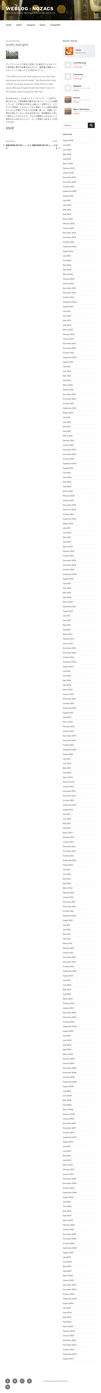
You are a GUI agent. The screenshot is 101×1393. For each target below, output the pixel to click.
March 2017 (68, 634)
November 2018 (69, 565)
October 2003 (68, 1349)
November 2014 (69, 740)
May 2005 (67, 1266)
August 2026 (68, 140)
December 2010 (69, 957)
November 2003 (69, 1345)
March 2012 (68, 888)
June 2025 (67, 205)
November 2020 (69, 454)
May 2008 (67, 1100)
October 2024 (68, 242)
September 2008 (70, 1082)
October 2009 (68, 1022)
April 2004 (67, 1322)
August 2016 (68, 666)
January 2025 (68, 228)
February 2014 (68, 782)
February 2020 (69, 496)
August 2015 (68, 713)
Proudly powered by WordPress (55, 1381)
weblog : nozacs (30, 8)
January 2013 (68, 842)
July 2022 (66, 366)
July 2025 (67, 200)
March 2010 (68, 999)
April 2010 (67, 994)
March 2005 (68, 1276)
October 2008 (68, 1077)
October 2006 (68, 1188)
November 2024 (69, 237)
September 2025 (69, 191)
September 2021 (69, 408)
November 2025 (69, 182)
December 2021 (69, 394)
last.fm (42, 25)
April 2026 (67, 159)
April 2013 (67, 828)
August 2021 (68, 413)
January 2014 (68, 786)
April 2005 (67, 1271)
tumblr (8, 25)
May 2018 (67, 593)
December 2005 (69, 1234)
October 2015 (68, 703)
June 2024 (67, 260)
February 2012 (68, 893)
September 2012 (69, 860)
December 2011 (69, 902)
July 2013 (66, 814)
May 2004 (67, 1317)
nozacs (78, 50)
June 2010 (67, 985)
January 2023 (68, 339)
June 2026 (67, 150)
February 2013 (68, 837)
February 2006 (69, 1225)
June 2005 (67, 1262)
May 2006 (67, 1211)
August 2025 (68, 196)
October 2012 (68, 856)
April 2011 (67, 939)
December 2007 (69, 1123)
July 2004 (67, 1308)
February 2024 (69, 279)
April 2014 (67, 773)
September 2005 (70, 1248)
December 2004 (69, 1285)
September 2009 (70, 1026)
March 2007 (68, 1165)
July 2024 (67, 256)
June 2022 (67, 371)
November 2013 (69, 796)
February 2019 (68, 551)
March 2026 (68, 163)
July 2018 (66, 583)
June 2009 (67, 1040)
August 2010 (68, 976)
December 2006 (69, 1179)
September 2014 (69, 750)
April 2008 (67, 1105)
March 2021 (68, 436)
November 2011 (69, 906)
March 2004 (68, 1326)
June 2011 (67, 929)
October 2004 (68, 1294)
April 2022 (67, 380)
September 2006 (70, 1192)
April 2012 (67, 883)
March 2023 (68, 330)
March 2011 (67, 943)
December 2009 (69, 1013)
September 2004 (70, 1299)
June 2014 (67, 763)
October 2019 (68, 514)
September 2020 (70, 463)
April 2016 (67, 685)
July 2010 (67, 980)
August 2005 (68, 1252)
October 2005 (68, 1243)
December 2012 (69, 846)
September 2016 (69, 662)
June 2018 (67, 588)
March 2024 (68, 274)
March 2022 (68, 385)
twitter (19, 25)
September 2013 (69, 805)
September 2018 (69, 574)
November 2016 (69, 653)
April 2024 (67, 270)
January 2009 (68, 1063)
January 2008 (68, 1119)
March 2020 (68, 491)
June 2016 (67, 676)
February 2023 (69, 334)
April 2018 (67, 597)
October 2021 (68, 403)
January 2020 (68, 500)
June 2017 (67, 620)
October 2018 (68, 569)
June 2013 (67, 819)
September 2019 (69, 519)
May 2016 (67, 680)
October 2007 (68, 1132)
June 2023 (67, 316)
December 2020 (69, 449)
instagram (31, 25)
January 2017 (68, 643)
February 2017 (68, 639)
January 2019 (68, 556)
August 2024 (68, 251)
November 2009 (69, 1017)
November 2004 (69, 1289)
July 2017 (66, 616)
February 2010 (69, 1003)
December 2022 (69, 343)
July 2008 (67, 1091)
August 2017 (68, 611)
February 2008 (69, 1114)
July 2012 (66, 869)
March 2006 (68, 1220)
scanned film (55, 25)
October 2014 (68, 745)
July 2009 (67, 1036)
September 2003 (70, 1354)
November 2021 (69, 399)
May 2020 (67, 482)
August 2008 (68, 1086)
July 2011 (66, 925)
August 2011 (68, 920)
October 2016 (68, 657)
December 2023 (69, 288)
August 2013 (68, 810)
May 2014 (67, 768)
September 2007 (70, 1137)
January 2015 (68, 731)
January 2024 (68, 283)
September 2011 (69, 916)
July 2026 (67, 145)
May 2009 (67, 1045)
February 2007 (69, 1169)
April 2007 (67, 1160)
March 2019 (68, 547)
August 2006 (68, 1197)
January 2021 (68, 445)
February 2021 (68, 440)
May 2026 (67, 154)
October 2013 (68, 800)
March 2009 (68, 1054)
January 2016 (68, 694)
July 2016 (66, 671)
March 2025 (68, 219)
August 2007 (68, 1142)
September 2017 (69, 606)
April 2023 (67, 325)
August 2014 (68, 754)
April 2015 (67, 717)
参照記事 (10, 128)
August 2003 (68, 1359)
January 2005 (68, 1280)
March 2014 (68, 777)
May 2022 (67, 376)
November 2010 (69, 962)
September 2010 (69, 971)
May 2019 (67, 537)
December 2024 (69, 233)
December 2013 (69, 791)
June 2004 (67, 1312)
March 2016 (68, 690)
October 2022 (68, 353)
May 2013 (67, 823)
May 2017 (67, 625)
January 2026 (68, 173)
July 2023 (67, 311)
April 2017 (67, 630)
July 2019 (66, 528)
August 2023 (68, 306)
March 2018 (68, 602)
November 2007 (69, 1128)
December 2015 (69, 699)
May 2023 (67, 320)
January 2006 (68, 1229)
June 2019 (67, 533)
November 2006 (69, 1183)
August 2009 (68, 1031)
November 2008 (69, 1073)
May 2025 (67, 210)
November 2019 (69, 509)
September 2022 (69, 357)
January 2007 (68, 1174)
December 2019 (69, 505)
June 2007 (67, 1151)
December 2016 (69, 648)
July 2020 (67, 473)
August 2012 (68, 865)
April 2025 (67, 214)
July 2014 (66, 759)
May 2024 (67, 265)
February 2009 (69, 1059)
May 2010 (67, 989)
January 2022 (68, 390)
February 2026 (69, 168)
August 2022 (68, 362)
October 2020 (68, 459)
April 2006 (67, 1216)
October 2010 (68, 966)
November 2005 (69, 1239)
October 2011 (68, 911)
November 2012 (69, 851)
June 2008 (67, 1096)
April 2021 (67, 431)
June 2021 (67, 422)
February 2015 (68, 726)
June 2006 (67, 1206)
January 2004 (68, 1336)
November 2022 (69, 348)
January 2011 (68, 953)
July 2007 (67, 1146)
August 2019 (68, 523)
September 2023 (69, 302)
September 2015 (69, 708)
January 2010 (68, 1008)
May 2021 (67, 426)
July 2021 (66, 417)
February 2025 (69, 223)
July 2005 (67, 1257)
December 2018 (69, 560)
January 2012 (68, 897)
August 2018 (68, 579)
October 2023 (68, 297)
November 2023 (69, 293)
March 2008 (68, 1109)
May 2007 (67, 1156)
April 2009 (67, 1049)
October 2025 (68, 186)
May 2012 (67, 879)
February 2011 (68, 948)
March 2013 (68, 833)
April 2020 (67, 486)
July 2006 (67, 1202)
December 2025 (69, 177)
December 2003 (69, 1340)
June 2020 (67, 477)
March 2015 (68, 722)
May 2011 (67, 934)
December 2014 (69, 736)
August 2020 (68, 468)
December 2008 (69, 1068)
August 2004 (68, 1303)
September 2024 (69, 246)
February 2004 (69, 1331)
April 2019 (67, 542)
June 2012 (67, 874)
